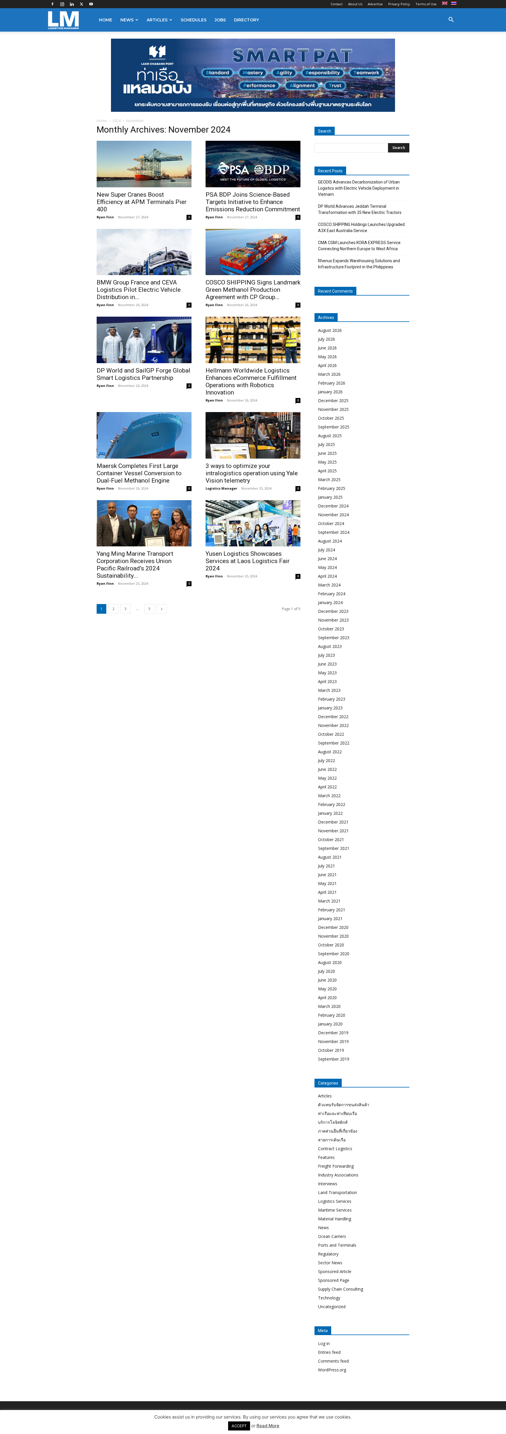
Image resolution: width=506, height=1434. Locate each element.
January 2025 (330, 497)
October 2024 (331, 523)
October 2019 (331, 1050)
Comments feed (333, 1361)
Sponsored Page (333, 1280)
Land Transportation (337, 1192)
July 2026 (326, 339)
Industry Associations (338, 1175)
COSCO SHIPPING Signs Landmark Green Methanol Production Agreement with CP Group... (253, 290)
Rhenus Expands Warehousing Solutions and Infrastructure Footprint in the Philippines (359, 263)
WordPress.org (332, 1370)
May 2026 (327, 356)
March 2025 (329, 479)
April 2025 (327, 471)
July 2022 (326, 760)
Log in (324, 1343)
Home (105, 20)
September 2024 (333, 532)
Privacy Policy (399, 4)
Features (326, 1157)
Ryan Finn (105, 217)
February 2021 (331, 909)
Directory (246, 20)
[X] (81, 4)
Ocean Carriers (332, 1236)
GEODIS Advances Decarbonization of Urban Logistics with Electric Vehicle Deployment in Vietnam (359, 188)
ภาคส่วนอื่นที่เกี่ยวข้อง (337, 1131)
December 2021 (333, 822)
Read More (268, 1425)
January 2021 (330, 918)
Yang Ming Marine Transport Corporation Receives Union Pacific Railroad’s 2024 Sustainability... (135, 564)
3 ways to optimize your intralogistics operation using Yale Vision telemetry (252, 473)
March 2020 (329, 1006)
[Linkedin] (71, 4)
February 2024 (331, 593)
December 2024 (333, 506)
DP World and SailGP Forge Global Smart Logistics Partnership (143, 374)
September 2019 (333, 1059)
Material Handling (334, 1219)
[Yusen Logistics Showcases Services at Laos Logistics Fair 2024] (253, 523)
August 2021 (330, 857)
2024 (116, 120)
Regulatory (328, 1254)
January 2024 (330, 602)
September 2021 (333, 848)
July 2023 (326, 655)
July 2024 (326, 550)
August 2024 (330, 541)
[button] (451, 20)
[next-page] (162, 609)
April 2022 (327, 787)
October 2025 (331, 418)
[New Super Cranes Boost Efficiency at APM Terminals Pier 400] (144, 164)
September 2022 (333, 743)
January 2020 (330, 1024)
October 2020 (331, 945)
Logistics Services (334, 1201)
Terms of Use (426, 4)
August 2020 (330, 962)
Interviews (327, 1183)
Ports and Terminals (337, 1245)
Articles (157, 20)
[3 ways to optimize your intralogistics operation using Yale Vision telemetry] (253, 435)
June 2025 (327, 453)
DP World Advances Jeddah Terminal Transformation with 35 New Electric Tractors (359, 209)
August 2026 (330, 330)
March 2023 (329, 690)
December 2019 (333, 1032)
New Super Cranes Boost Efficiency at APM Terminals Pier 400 (142, 202)
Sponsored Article (334, 1271)
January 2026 (330, 391)
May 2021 (327, 883)
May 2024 (327, 567)
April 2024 (327, 576)
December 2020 (333, 927)
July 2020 (326, 971)
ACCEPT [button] (239, 1425)
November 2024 (333, 514)
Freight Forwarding (336, 1166)
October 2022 (331, 734)
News (127, 20)
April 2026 (327, 365)
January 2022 (330, 813)
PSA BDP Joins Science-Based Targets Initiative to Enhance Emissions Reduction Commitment (253, 202)
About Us (355, 4)
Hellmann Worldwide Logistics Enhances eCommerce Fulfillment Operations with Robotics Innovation (251, 381)
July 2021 (326, 866)
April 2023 (327, 681)
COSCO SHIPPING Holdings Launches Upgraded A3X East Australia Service (361, 227)
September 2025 (333, 427)
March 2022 (329, 795)
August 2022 (330, 751)
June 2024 (327, 558)
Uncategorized (332, 1306)
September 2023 (333, 637)
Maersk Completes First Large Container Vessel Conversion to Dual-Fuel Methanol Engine (139, 473)
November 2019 (333, 1041)
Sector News (330, 1262)
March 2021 (329, 901)
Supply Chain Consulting (340, 1289)
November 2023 (333, 620)
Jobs (220, 20)
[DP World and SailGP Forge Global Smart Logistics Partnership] (144, 340)
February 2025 (331, 488)
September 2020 (333, 953)
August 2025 (330, 435)
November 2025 (333, 409)
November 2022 (333, 725)
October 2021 (331, 839)
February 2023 (331, 699)
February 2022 (331, 804)
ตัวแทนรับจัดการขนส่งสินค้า (343, 1104)
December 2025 (333, 400)
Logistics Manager (221, 488)
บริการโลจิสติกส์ (333, 1122)
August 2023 (330, 646)
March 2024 (329, 585)
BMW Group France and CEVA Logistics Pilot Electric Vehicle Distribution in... (139, 290)
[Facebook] (52, 4)
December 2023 (333, 611)
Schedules (193, 20)
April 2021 (327, 892)
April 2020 (327, 997)
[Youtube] (91, 4)
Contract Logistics (335, 1148)
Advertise (375, 4)
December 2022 (333, 716)
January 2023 (330, 708)
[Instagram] (62, 4)
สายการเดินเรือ (332, 1140)
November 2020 (333, 936)
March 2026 (329, 374)
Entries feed (329, 1352)
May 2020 (327, 989)
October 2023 (331, 629)
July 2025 (326, 444)
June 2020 (327, 980)
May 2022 (327, 778)
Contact (337, 4)
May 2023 (327, 672)
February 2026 (331, 383)
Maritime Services (335, 1210)
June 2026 (327, 348)
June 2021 (327, 874)
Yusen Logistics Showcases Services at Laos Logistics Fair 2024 (248, 561)
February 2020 (331, 1015)
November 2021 (333, 830)
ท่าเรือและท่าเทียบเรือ (337, 1113)
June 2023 (327, 664)
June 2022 (327, 769)
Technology (329, 1298)
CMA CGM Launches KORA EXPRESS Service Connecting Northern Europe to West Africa (359, 245)
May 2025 (327, 462)
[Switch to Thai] (454, 3)
